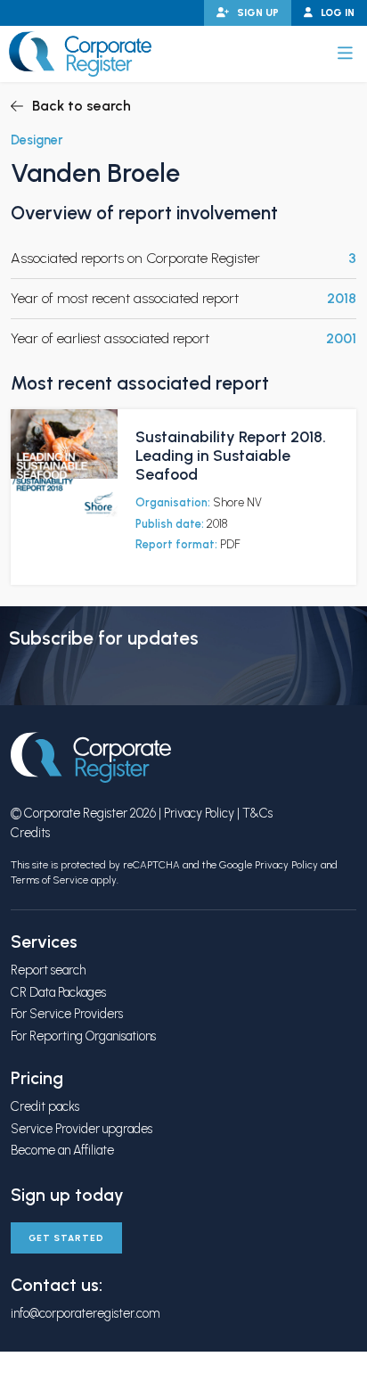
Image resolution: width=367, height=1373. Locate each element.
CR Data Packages (58, 992)
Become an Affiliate (62, 1150)
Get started (66, 1238)
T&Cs (257, 813)
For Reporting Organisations (83, 1036)
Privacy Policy (199, 813)
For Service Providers (67, 1014)
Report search (48, 970)
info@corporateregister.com (85, 1313)
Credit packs (45, 1106)
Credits (30, 833)
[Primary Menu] (345, 53)
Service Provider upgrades (81, 1129)
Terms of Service (49, 880)
